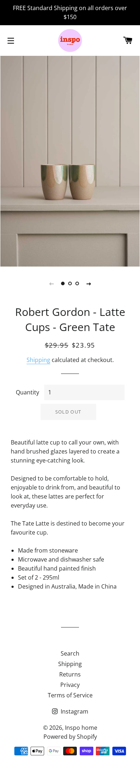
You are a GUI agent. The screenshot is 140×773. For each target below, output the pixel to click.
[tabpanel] (70, 160)
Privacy (70, 685)
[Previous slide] (51, 283)
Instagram (73, 711)
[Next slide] (89, 283)
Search (70, 653)
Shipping (38, 360)
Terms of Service (70, 695)
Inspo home (81, 728)
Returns (70, 674)
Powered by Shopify (70, 737)
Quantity (27, 392)
